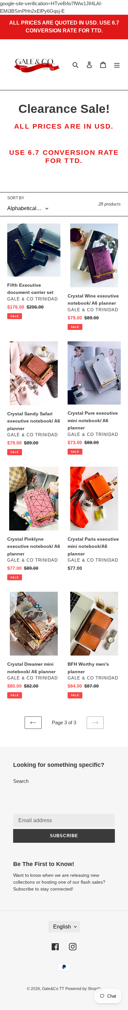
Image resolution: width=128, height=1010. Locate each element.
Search (21, 781)
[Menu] (117, 65)
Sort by (15, 198)
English (62, 926)
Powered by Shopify (83, 988)
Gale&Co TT (53, 988)
